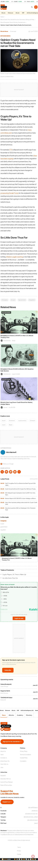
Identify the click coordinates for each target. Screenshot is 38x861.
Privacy (19, 851)
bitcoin (3, 420)
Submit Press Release (7, 782)
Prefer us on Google (7, 464)
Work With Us (4, 764)
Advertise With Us (6, 779)
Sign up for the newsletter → (12, 741)
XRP (23, 13)
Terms (19, 847)
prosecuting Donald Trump (10, 193)
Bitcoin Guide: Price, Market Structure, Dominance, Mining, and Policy (18, 19)
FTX (10, 150)
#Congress (5, 300)
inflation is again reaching (14, 257)
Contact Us (4, 758)
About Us (3, 751)
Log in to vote (19, 618)
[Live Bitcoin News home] (4, 7)
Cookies (19, 854)
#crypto (13, 300)
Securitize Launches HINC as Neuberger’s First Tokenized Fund (20, 509)
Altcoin (17, 13)
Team (2, 754)
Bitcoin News (4, 31)
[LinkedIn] (10, 471)
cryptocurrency (22, 420)
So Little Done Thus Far (10, 578)
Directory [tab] (29, 715)
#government (22, 300)
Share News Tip (5, 761)
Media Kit (3, 775)
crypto (2, 524)
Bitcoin (3, 13)
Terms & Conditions (25, 754)
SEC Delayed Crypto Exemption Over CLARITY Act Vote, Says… (20, 494)
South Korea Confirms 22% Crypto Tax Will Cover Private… (20, 489)
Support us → (7, 802)
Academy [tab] (20, 715)
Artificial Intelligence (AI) (27, 710)
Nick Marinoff (11, 452)
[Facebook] (6, 471)
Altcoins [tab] (11, 715)
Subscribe (8, 670)
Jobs (2, 767)
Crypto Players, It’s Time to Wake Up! (14, 574)
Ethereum (10, 13)
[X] (2, 471)
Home (2, 17)
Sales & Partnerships (6, 785)
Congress (3, 521)
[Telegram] (15, 471)
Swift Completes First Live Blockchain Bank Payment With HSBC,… (20, 484)
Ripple (10, 425)
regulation (3, 530)
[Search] (31, 7)
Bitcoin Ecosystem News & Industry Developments (13, 22)
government (4, 527)
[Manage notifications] (33, 856)
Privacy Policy (23, 751)
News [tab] (4, 715)
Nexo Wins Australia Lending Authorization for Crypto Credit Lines (21, 503)
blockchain (12, 420)
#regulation (32, 300)
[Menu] (35, 7)
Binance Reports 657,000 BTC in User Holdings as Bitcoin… (20, 498)
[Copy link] (19, 471)
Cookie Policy (23, 758)
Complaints (23, 761)
